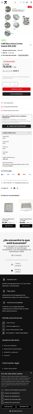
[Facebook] (11, 188)
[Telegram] (17, 188)
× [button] (31, 372)
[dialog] (16, 392)
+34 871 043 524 (7, 183)
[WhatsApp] (14, 188)
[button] (19, 2)
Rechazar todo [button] (24, 406)
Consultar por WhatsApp (17, 126)
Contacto (7, 355)
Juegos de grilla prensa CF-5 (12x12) (8, 219)
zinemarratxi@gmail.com (13, 326)
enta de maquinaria (10, 345)
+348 (7, 323)
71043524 (12, 323)
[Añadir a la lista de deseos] (30, 45)
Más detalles (9, 226)
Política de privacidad (10, 368)
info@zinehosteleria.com (22, 183)
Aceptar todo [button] (8, 406)
